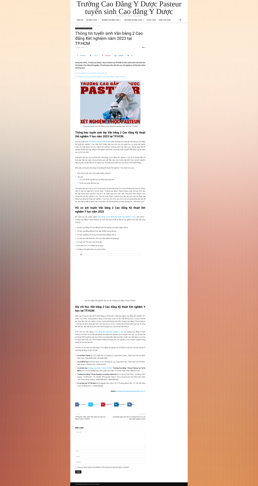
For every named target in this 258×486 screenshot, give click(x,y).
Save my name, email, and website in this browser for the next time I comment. (103, 467)
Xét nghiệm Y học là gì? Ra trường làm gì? (92, 73)
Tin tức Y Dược (151, 20)
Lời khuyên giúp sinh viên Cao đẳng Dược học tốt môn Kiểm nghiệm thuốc (129, 418)
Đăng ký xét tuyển (164, 20)
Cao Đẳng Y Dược (91, 20)
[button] (180, 20)
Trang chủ (80, 20)
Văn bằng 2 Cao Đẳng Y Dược (111, 20)
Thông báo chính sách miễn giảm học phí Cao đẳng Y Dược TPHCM (101, 77)
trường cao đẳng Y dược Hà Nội (100, 368)
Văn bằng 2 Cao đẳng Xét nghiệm (84, 28)
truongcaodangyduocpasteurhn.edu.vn (130, 391)
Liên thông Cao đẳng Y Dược (133, 20)
